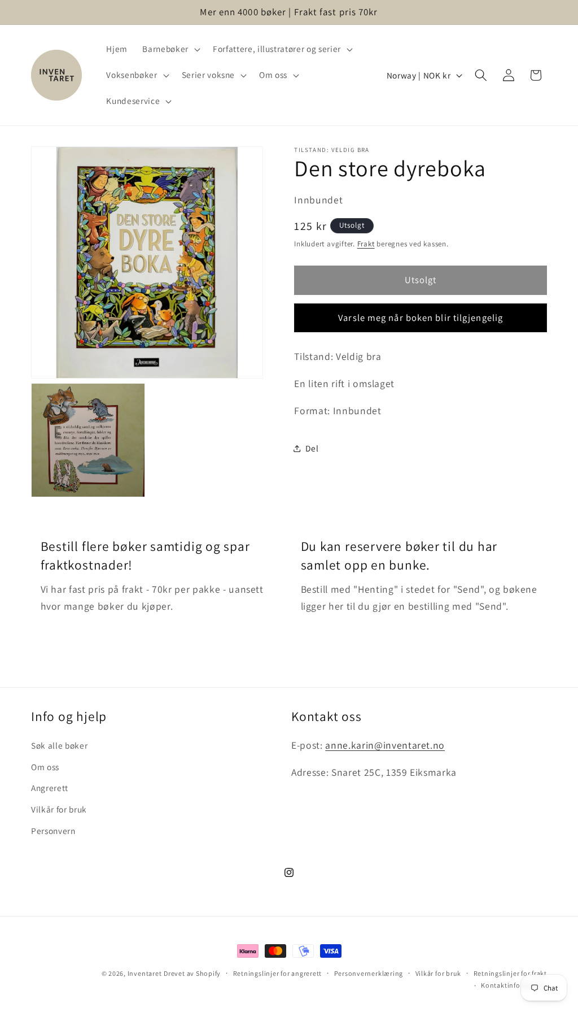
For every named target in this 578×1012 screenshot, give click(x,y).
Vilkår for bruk (59, 809)
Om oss (45, 766)
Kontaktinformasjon (514, 985)
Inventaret (145, 973)
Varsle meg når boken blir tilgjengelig (420, 317)
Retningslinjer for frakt (510, 973)
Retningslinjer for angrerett (277, 973)
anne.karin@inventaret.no (385, 745)
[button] (170, 49)
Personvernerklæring (369, 973)
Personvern (53, 830)
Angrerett (49, 787)
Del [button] (311, 448)
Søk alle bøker (59, 745)
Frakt (366, 244)
